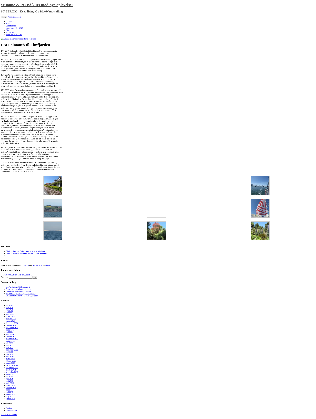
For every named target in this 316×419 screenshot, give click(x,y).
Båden (8, 23)
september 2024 (12, 328)
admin (47, 265)
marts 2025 (10, 316)
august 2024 (10, 330)
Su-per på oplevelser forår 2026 (18, 289)
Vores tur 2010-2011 (14, 35)
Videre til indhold (14, 17)
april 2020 (10, 356)
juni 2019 (9, 379)
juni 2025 (9, 310)
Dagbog (26, 265)
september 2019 (12, 372)
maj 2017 (9, 396)
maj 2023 (9, 348)
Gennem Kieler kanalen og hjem (18, 291)
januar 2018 (10, 394)
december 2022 (12, 350)
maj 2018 (9, 392)
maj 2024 (9, 332)
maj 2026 (9, 308)
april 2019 (10, 383)
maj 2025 (9, 312)
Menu (4, 17)
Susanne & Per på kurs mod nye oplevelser (37, 5)
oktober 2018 (11, 388)
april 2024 (10, 334)
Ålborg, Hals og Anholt (21, 275)
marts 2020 (10, 359)
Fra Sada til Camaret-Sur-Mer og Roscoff (22, 296)
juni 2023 (9, 345)
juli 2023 (9, 343)
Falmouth (6, 275)
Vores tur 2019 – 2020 (14, 28)
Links (8, 30)
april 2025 (10, 314)
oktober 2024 (11, 325)
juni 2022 (9, 352)
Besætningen (11, 26)
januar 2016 (10, 399)
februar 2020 (11, 361)
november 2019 (12, 368)
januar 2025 (10, 321)
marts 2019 (10, 385)
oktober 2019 (11, 370)
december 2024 (12, 323)
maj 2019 (9, 381)
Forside (9, 21)
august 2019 (10, 374)
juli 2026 (9, 305)
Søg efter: (5, 277)
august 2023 (10, 341)
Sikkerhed (10, 32)
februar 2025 (11, 319)
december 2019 (12, 365)
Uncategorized (11, 410)
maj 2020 (9, 354)
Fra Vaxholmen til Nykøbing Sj (18, 287)
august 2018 (10, 390)
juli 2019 (9, 376)
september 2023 (12, 339)
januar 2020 (10, 363)
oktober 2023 (11, 336)
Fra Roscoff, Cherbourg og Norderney (21, 293)
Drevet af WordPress (9, 415)
